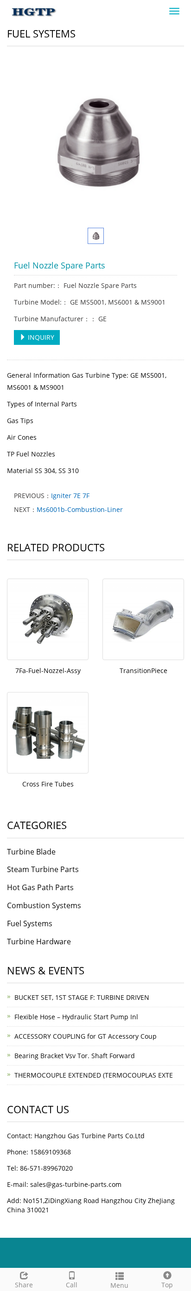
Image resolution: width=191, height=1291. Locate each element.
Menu (119, 1285)
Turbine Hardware (39, 941)
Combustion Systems (44, 905)
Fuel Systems (29, 923)
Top (167, 1284)
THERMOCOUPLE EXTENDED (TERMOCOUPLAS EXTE (93, 1075)
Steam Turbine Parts (43, 869)
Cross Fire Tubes (48, 784)
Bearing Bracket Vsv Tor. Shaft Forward (74, 1055)
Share (24, 1284)
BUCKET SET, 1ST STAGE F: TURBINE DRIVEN (81, 997)
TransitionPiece (143, 670)
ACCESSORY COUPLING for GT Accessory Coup (85, 1036)
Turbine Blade (31, 852)
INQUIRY (40, 337)
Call (71, 1284)
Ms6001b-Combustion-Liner (80, 509)
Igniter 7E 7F (70, 495)
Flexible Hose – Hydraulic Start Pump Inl (76, 1016)
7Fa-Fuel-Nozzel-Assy (48, 670)
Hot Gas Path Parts (40, 887)
